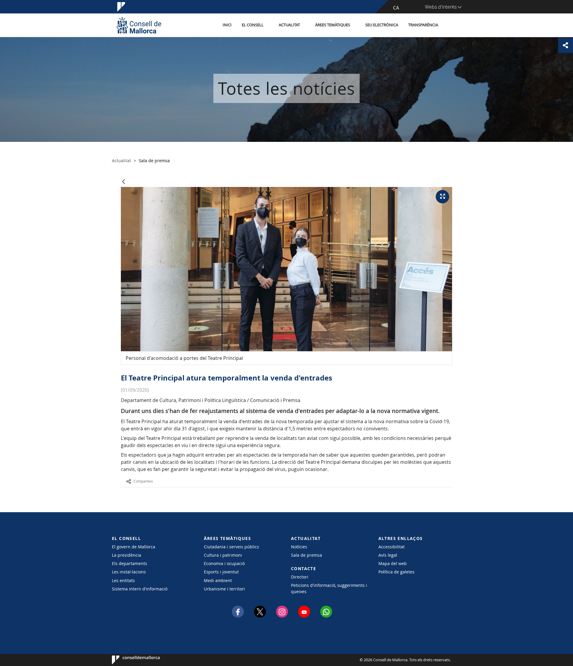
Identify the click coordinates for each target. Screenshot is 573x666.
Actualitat (289, 24)
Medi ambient (218, 580)
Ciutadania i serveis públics (231, 547)
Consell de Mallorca (130, 660)
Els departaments (129, 563)
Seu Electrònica (381, 24)
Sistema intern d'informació (139, 589)
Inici (227, 24)
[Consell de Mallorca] (138, 25)
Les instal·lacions (129, 572)
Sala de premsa (306, 555)
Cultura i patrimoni (223, 555)
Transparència (423, 24)
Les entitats (123, 580)
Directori (299, 577)
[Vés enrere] (123, 182)
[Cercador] (450, 25)
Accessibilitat (391, 547)
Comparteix (143, 481)
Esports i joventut (221, 572)
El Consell (253, 24)
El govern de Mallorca (133, 547)
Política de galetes (396, 572)
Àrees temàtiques (332, 24)
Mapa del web (392, 563)
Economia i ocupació (224, 563)
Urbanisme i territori (224, 589)
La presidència (126, 555)
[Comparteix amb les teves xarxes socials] (565, 45)
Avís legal (387, 555)
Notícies (299, 547)
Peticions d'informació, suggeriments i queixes (329, 588)
